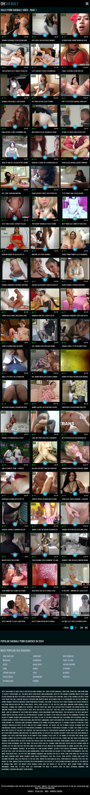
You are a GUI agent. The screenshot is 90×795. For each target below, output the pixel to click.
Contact (31, 791)
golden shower (68, 664)
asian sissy (37, 664)
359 (81, 627)
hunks (35, 668)
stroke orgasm (8, 672)
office (4, 664)
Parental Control (56, 791)
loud (34, 672)
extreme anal (7, 681)
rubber (35, 681)
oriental (66, 676)
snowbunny (37, 676)
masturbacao (68, 656)
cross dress (7, 676)
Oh (10, 3)
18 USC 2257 (39, 791)
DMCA (47, 791)
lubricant (36, 656)
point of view (67, 660)
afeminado (36, 660)
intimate (65, 672)
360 (86, 627)
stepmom (66, 668)
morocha (6, 660)
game (4, 668)
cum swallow (8, 656)
